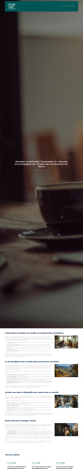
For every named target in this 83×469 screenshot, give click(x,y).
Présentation (64, 5)
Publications (73, 5)
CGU (69, 5)
